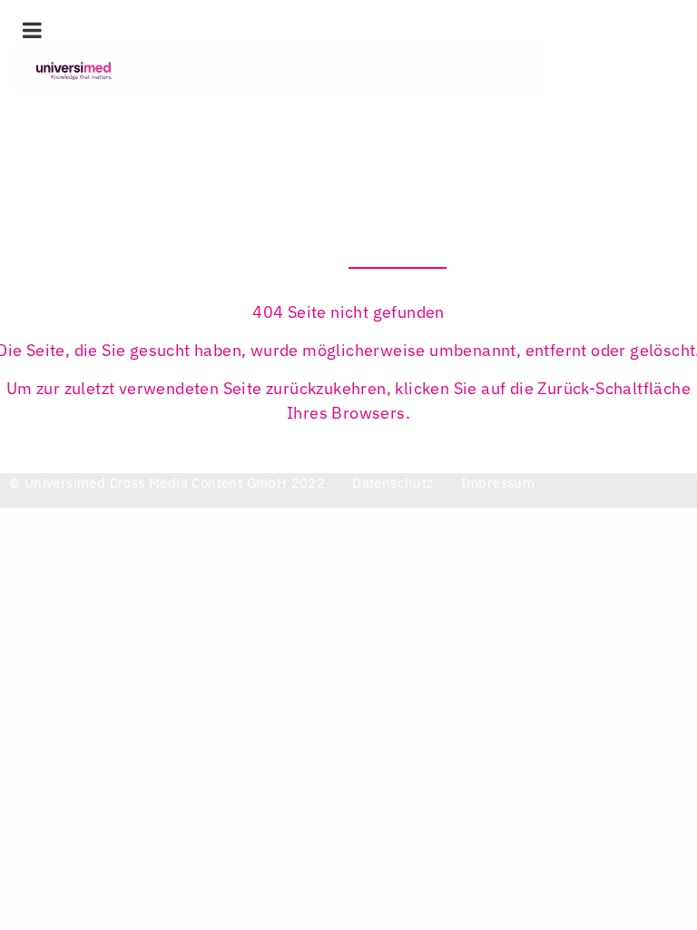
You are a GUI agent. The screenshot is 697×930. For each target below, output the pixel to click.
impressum (498, 482)
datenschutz (392, 482)
